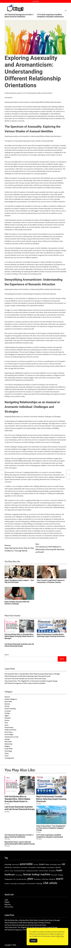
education (58, 867)
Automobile (8, 701)
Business (7, 704)
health (59, 870)
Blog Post (8, 904)
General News (9, 727)
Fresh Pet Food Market (43, 870)
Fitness (11, 870)
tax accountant (31, 883)
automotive (36, 864)
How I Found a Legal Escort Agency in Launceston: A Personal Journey (51, 581)
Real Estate (8, 741)
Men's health (54, 875)
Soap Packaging (13, 883)
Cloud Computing (10, 708)
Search (7, 655)
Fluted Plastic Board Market (19, 870)
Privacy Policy (9, 907)
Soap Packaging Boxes (21, 883)
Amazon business (15, 864)
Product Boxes (45, 879)
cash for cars (8, 867)
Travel (6, 756)
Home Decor (9, 732)
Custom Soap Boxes (50, 867)
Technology (8, 751)
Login (6, 900)
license (27, 874)
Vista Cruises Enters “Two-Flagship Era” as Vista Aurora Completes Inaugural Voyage (31, 681)
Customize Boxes (23, 867)
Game (6, 725)
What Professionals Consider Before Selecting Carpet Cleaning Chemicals (51, 635)
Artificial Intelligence (11, 699)
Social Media (8, 749)
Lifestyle (7, 739)
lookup (36, 874)
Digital (7, 716)
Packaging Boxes (9, 879)
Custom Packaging (41, 867)
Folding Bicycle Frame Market (32, 870)
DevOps (7, 713)
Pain (14, 879)
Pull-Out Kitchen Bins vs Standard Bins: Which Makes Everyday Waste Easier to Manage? (19, 636)
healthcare (10, 874)
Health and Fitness (10, 730)
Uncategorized (9, 758)
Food (6, 723)
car (63, 864)
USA (45, 883)
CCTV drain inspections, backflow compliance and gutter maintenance (50, 16)
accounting (8, 864)
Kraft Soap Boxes (19, 875)
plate (30, 878)
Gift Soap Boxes (52, 870)
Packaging (60, 875)
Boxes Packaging (53, 864)
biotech (42, 864)
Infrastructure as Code (11, 737)
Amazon (7, 697)
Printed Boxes (37, 879)
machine (45, 874)
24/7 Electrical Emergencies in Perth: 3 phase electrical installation (19, 16)
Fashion (7, 720)
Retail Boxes (52, 879)
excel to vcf (7, 870)
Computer (8, 711)
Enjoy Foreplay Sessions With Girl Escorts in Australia (17, 603)
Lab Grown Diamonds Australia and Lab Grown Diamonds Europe (19, 645)
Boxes (47, 864)
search (59, 878)
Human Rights (9, 734)
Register (7, 902)
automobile (26, 864)
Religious (7, 746)
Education (8, 718)
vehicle (53, 883)
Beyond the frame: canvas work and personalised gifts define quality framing (20, 843)
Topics (7, 753)
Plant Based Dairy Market (21, 879)
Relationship (8, 744)
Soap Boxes (7, 883)
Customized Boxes (32, 867)
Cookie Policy (60, 936)
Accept (33, 940)
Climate (7, 706)
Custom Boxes (16, 867)
